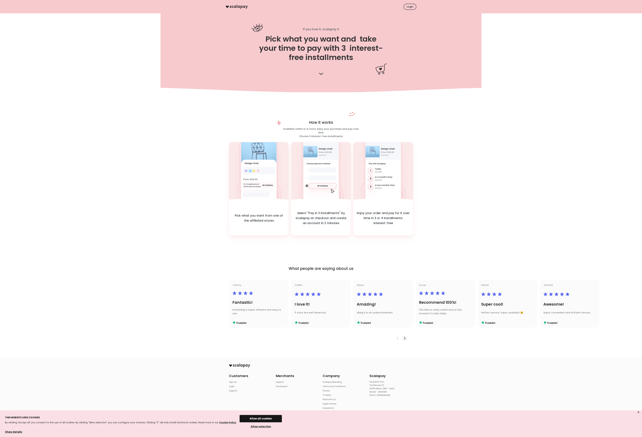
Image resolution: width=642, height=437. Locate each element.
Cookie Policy (227, 422)
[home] (237, 7)
